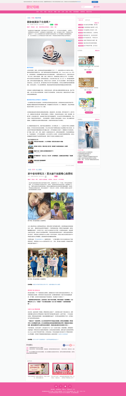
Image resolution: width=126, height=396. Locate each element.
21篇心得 (89, 72)
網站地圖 (52, 389)
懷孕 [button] (37, 11)
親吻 (55, 27)
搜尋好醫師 (76, 11)
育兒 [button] (41, 11)
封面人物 (50, 11)
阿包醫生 (29, 345)
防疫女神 (55, 179)
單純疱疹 (33, 27)
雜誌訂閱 (80, 162)
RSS (74, 389)
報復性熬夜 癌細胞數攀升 (40, 160)
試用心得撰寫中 (89, 112)
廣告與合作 (69, 389)
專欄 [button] (55, 11)
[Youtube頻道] (56, 386)
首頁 (28, 18)
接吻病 (52, 27)
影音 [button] (59, 11)
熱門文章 (87, 20)
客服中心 (64, 389)
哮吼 (37, 179)
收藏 (56, 24)
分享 (46, 176)
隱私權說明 (79, 1)
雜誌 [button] (71, 11)
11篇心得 (89, 92)
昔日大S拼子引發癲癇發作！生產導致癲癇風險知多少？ (46, 339)
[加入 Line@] (65, 386)
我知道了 (94, 1)
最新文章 (81, 20)
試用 (63, 11)
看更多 (95, 22)
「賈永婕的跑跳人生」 (39, 239)
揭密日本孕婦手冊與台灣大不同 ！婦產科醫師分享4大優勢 (46, 284)
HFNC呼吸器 (61, 179)
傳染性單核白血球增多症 (44, 27)
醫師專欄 (38, 18)
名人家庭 (39, 169)
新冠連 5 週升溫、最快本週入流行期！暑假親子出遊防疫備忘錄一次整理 (51, 146)
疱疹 (37, 27)
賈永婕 (33, 179)
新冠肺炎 (50, 179)
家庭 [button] (45, 11)
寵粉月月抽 (89, 11)
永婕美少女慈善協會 (43, 179)
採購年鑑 (82, 11)
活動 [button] (67, 11)
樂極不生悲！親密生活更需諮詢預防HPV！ (44, 151)
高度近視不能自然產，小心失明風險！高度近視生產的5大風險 (48, 141)
